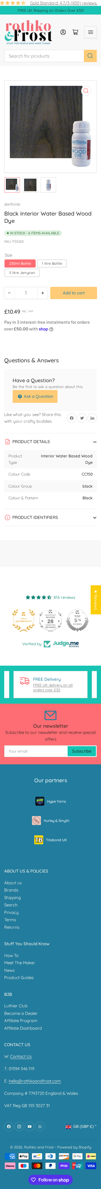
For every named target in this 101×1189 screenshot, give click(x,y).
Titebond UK (56, 840)
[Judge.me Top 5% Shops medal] (53, 620)
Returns (11, 927)
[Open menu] (90, 32)
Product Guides (19, 977)
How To (11, 955)
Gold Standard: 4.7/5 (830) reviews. (63, 3)
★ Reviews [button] (95, 600)
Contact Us (21, 1056)
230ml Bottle (20, 263)
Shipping (12, 897)
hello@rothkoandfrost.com (35, 1081)
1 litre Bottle (52, 263)
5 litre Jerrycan (22, 272)
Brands (11, 890)
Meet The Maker (19, 962)
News (9, 970)
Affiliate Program (20, 1020)
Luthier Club (15, 1005)
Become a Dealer (21, 1013)
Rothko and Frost (39, 1147)
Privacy (11, 912)
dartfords (12, 204)
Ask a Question (38, 396)
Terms (10, 919)
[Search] (90, 56)
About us (13, 882)
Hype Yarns (56, 801)
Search (11, 904)
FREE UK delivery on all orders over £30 (53, 687)
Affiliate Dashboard (23, 1028)
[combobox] (50, 56)
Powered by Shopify (74, 1147)
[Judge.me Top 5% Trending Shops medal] (80, 620)
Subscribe (81, 751)
